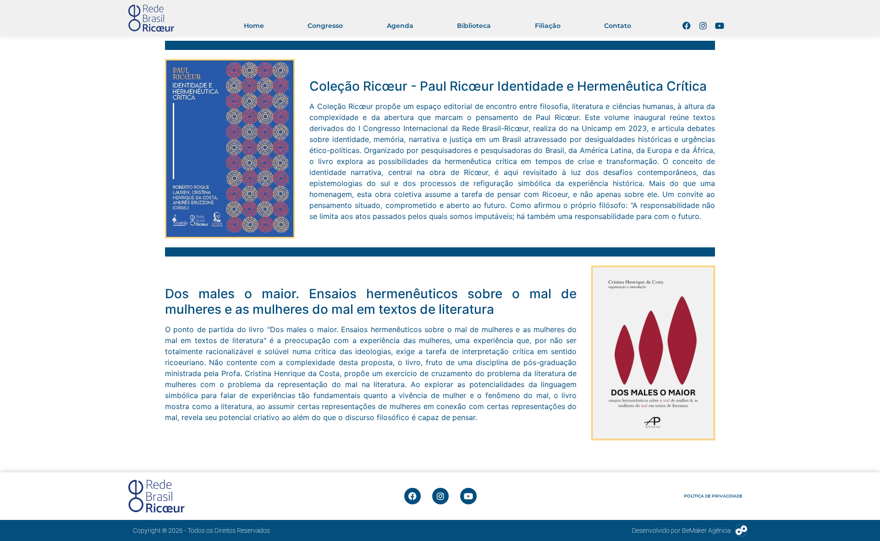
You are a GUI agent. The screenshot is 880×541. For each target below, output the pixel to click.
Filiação (548, 26)
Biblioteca (474, 26)
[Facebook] (686, 25)
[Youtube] (719, 25)
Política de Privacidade (713, 495)
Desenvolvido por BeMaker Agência (681, 530)
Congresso (325, 26)
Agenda (400, 26)
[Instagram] (703, 25)
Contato (617, 26)
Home (254, 26)
